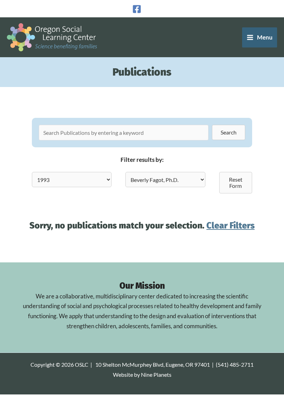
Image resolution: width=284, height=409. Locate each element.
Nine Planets (156, 375)
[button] (228, 132)
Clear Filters (230, 225)
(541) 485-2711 (235, 365)
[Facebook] (136, 9)
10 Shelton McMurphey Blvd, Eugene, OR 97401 (152, 365)
